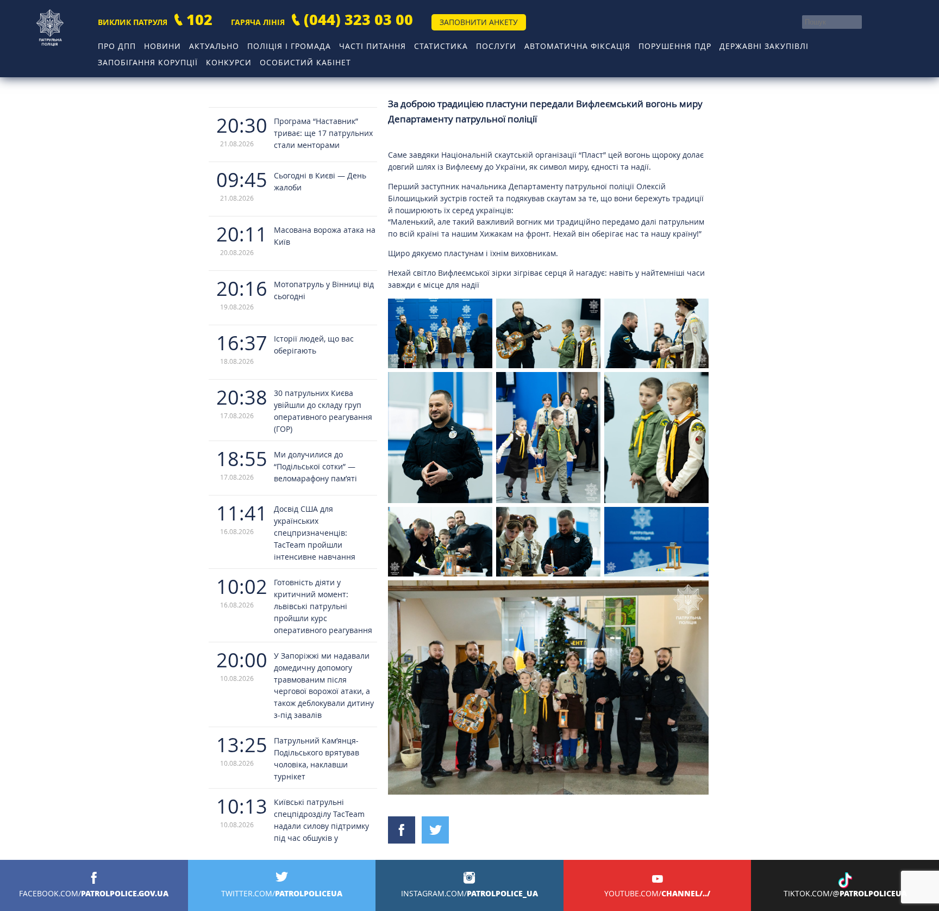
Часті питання (372, 46)
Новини (162, 46)
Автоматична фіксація (577, 46)
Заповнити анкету (479, 22)
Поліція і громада (289, 46)
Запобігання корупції (148, 62)
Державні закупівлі (764, 46)
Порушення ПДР (674, 46)
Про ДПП (117, 46)
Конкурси (229, 62)
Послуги (496, 46)
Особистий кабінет (305, 62)
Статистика (441, 46)
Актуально (214, 46)
